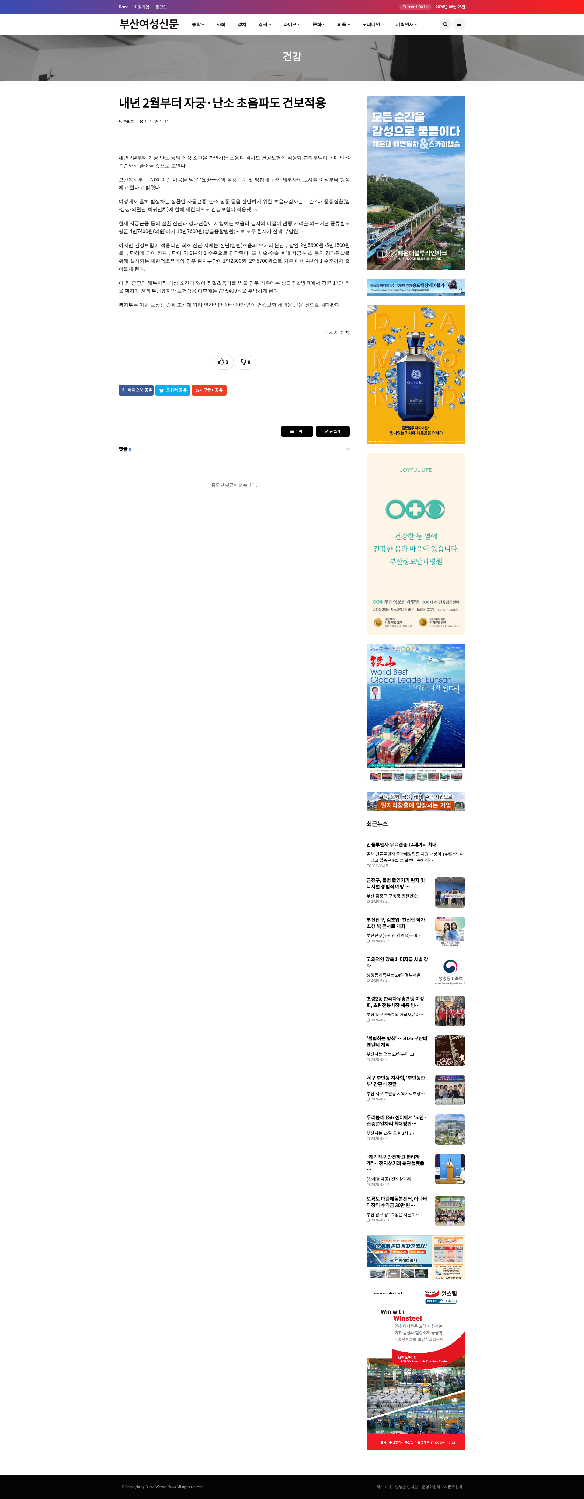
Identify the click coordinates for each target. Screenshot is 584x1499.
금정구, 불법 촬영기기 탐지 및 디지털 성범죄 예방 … (396, 883)
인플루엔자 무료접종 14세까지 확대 (402, 845)
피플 (341, 24)
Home (123, 7)
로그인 (161, 7)
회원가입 (141, 7)
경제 (263, 24)
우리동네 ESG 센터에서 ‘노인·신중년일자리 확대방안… (396, 1120)
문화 (317, 24)
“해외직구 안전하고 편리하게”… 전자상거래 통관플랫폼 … (395, 1163)
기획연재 (405, 24)
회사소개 (384, 1487)
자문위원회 (453, 1487)
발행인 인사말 (406, 1487)
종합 (196, 24)
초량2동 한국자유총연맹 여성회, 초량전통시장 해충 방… (395, 1002)
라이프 (290, 24)
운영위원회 (431, 1487)
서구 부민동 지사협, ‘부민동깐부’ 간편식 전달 (396, 1081)
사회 (221, 24)
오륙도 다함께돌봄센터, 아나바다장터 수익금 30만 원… (397, 1202)
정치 (242, 24)
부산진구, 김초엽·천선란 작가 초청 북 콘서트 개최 (396, 923)
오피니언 (371, 24)
